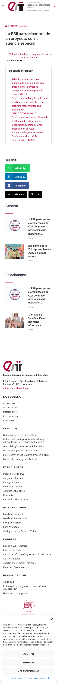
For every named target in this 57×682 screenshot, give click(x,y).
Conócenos (9, 403)
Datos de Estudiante (13, 473)
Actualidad (8, 581)
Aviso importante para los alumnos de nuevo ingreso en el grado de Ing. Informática (28, 83)
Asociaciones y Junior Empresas (19, 563)
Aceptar (28, 653)
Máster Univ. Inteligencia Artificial (20, 459)
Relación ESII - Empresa (15, 545)
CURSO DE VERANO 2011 (25, 113)
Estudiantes (13, 467)
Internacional (15, 507)
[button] (52, 618)
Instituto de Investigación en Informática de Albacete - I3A (25, 587)
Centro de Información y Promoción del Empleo (27, 554)
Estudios (10, 428)
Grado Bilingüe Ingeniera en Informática (23, 446)
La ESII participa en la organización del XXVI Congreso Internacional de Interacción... (39, 226)
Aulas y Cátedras (11, 558)
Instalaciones (10, 411)
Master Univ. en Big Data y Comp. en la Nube (26, 454)
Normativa (8, 420)
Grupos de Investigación (15, 593)
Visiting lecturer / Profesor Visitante (21, 531)
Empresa (10, 539)
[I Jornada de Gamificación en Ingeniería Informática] (14, 320)
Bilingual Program (12, 522)
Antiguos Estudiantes (14, 490)
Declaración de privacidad (37, 678)
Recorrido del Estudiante (15, 499)
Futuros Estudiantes (13, 486)
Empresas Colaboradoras (16, 567)
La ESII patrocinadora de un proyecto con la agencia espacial (29, 56)
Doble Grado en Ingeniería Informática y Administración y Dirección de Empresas (23, 440)
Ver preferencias (28, 671)
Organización (10, 407)
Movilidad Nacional (13, 514)
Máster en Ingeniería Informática (20, 450)
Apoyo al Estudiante (13, 478)
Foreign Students (12, 482)
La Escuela (12, 397)
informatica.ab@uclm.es (16, 388)
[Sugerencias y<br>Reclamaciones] (29, 606)
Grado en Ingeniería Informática (19, 435)
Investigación (14, 575)
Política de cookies (15, 678)
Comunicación (10, 416)
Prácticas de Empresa (14, 550)
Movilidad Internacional (15, 518)
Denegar (28, 662)
